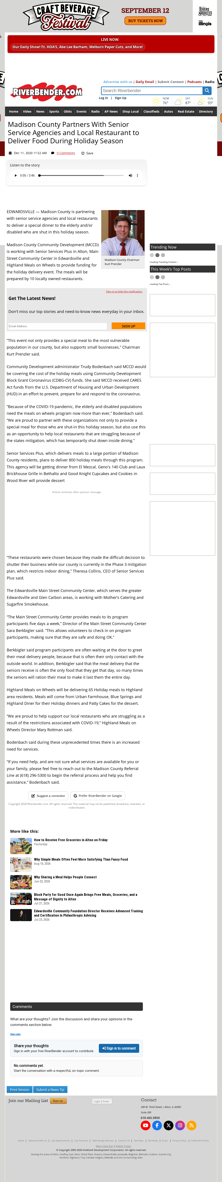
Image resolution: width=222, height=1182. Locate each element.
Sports (54, 111)
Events (82, 111)
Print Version (19, 1089)
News (40, 111)
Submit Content (171, 82)
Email (106, 1101)
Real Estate (186, 111)
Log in (103, 98)
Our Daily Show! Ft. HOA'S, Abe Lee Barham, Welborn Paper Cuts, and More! (78, 47)
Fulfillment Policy (200, 1140)
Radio (209, 82)
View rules (15, 1034)
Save (89, 153)
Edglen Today (123, 1146)
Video (27, 111)
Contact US (124, 1140)
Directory (206, 111)
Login (97, 1101)
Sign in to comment (121, 1048)
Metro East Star (104, 1146)
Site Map (138, 1140)
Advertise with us (117, 82)
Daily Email (145, 82)
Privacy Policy (179, 1140)
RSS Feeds (153, 1140)
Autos (168, 111)
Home (13, 111)
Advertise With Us (38, 1140)
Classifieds (151, 111)
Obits (68, 111)
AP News (111, 111)
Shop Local (130, 111)
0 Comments (66, 153)
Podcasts (194, 82)
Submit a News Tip (50, 1089)
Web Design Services (103, 1140)
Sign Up (120, 98)
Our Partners (81, 1140)
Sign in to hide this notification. (124, 291)
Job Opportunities (61, 1140)
